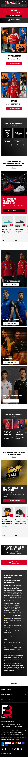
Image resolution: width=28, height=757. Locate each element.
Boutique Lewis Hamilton (7, 432)
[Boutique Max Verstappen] (19, 424)
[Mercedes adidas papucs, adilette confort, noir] (20, 221)
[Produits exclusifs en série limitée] (14, 472)
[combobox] (14, 5)
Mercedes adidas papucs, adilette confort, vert (6, 231)
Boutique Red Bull (19, 141)
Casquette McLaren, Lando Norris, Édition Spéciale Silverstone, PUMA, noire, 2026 (20, 522)
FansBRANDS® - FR (7, 753)
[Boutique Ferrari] (7, 133)
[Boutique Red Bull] (19, 133)
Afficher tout (14, 125)
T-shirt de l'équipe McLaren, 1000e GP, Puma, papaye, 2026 (7, 521)
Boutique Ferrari (7, 141)
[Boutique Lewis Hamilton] (7, 424)
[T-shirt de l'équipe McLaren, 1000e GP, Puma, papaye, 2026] (7, 512)
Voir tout (14, 167)
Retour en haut (14, 683)
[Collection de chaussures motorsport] (14, 183)
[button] (25, 2)
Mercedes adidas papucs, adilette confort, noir (19, 231)
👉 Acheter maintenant (14, 15)
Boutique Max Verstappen (19, 432)
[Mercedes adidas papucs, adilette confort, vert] (7, 221)
